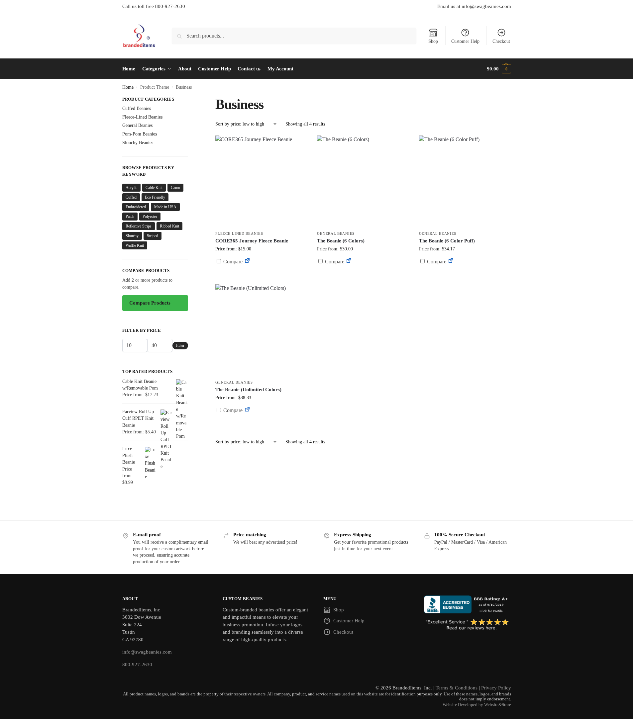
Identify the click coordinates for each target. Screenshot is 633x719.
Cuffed (131, 197)
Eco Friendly (155, 197)
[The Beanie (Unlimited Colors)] (261, 330)
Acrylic (131, 187)
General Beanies (336, 233)
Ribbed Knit (169, 226)
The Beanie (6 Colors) (341, 240)
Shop (433, 41)
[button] (499, 69)
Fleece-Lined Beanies (239, 233)
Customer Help (465, 41)
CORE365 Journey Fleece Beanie (251, 240)
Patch (130, 216)
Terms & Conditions (456, 687)
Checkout (501, 41)
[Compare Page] (247, 261)
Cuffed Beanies (136, 108)
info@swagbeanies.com (147, 652)
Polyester (150, 216)
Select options (261, 277)
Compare (232, 261)
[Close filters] (190, 100)
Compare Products (149, 303)
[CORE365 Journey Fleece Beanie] (261, 181)
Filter (180, 345)
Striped (152, 235)
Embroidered (136, 207)
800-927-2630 (137, 664)
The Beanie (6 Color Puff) (447, 240)
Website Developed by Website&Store (477, 704)
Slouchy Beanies (137, 142)
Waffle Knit (135, 245)
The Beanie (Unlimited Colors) (248, 389)
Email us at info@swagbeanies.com (474, 6)
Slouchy (132, 235)
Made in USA (165, 207)
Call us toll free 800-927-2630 (153, 6)
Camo (175, 187)
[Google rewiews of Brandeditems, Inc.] (467, 624)
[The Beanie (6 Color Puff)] (465, 181)
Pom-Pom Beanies (139, 134)
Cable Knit (154, 187)
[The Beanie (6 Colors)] (363, 181)
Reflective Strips (139, 226)
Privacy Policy (496, 687)
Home (128, 87)
